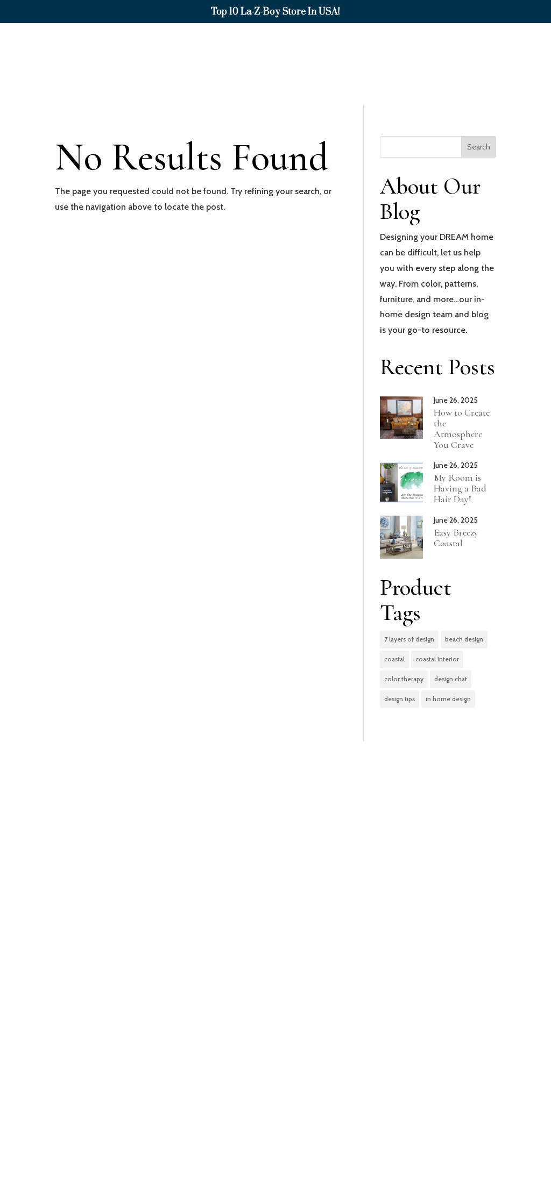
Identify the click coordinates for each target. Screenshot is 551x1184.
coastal (394, 659)
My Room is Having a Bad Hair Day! (460, 488)
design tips (399, 699)
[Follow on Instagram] (514, 1150)
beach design (464, 639)
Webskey (323, 1174)
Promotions (401, 43)
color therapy (403, 679)
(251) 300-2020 (274, 1055)
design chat (450, 679)
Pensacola (436, 1007)
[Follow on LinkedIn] (492, 1150)
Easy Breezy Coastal (456, 537)
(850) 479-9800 (439, 1055)
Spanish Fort (280, 1007)
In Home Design (248, 43)
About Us (442, 84)
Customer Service (487, 43)
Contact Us (509, 84)
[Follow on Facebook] (469, 1150)
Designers (322, 43)
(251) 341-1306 (109, 1055)
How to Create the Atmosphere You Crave (462, 428)
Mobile (100, 1007)
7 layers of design (409, 639)
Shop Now (164, 43)
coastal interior (437, 659)
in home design (448, 699)
